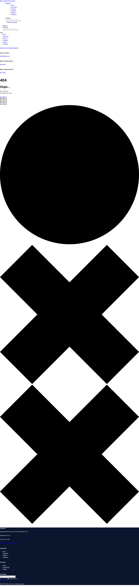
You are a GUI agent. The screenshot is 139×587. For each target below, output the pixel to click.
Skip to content (4, 1)
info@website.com (5, 56)
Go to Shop (3, 72)
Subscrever (3, 578)
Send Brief (2, 64)
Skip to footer (11, 1)
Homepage (3, 97)
